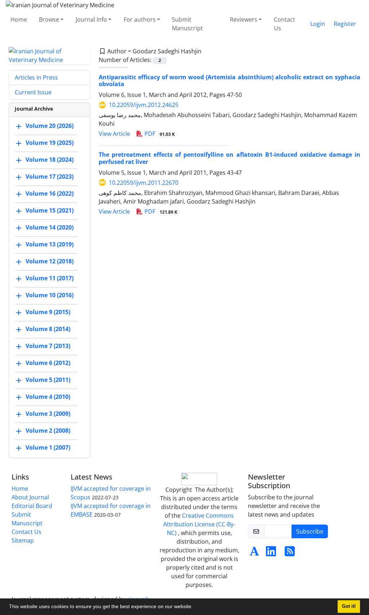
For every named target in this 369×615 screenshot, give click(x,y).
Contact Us (284, 23)
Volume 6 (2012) (48, 363)
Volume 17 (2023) (50, 177)
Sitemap (23, 540)
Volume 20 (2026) (50, 126)
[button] (195, 607)
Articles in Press (36, 77)
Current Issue (33, 92)
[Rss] (289, 553)
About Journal (30, 497)
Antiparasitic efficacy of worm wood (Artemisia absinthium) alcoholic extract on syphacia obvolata (229, 80)
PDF (159, 134)
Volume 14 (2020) (50, 227)
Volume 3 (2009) (48, 414)
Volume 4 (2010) (48, 397)
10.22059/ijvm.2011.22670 (143, 183)
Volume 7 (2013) (48, 346)
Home (18, 19)
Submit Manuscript (187, 23)
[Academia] (254, 553)
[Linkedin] (271, 553)
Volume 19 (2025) (50, 143)
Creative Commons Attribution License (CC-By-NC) (199, 524)
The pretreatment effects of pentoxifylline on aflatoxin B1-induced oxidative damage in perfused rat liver (229, 158)
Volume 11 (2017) (50, 278)
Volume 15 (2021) (50, 210)
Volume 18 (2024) (50, 160)
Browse (49, 19)
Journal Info (91, 19)
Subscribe (309, 531)
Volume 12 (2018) (50, 261)
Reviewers (243, 19)
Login (317, 24)
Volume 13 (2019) (50, 244)
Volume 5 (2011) (48, 380)
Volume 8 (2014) (48, 329)
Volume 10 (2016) (50, 295)
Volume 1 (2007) (48, 447)
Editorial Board (32, 506)
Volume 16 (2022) (50, 193)
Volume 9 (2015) (48, 312)
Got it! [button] (349, 606)
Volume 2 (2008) (48, 430)
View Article (114, 134)
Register (345, 24)
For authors (140, 19)
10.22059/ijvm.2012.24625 (143, 105)
